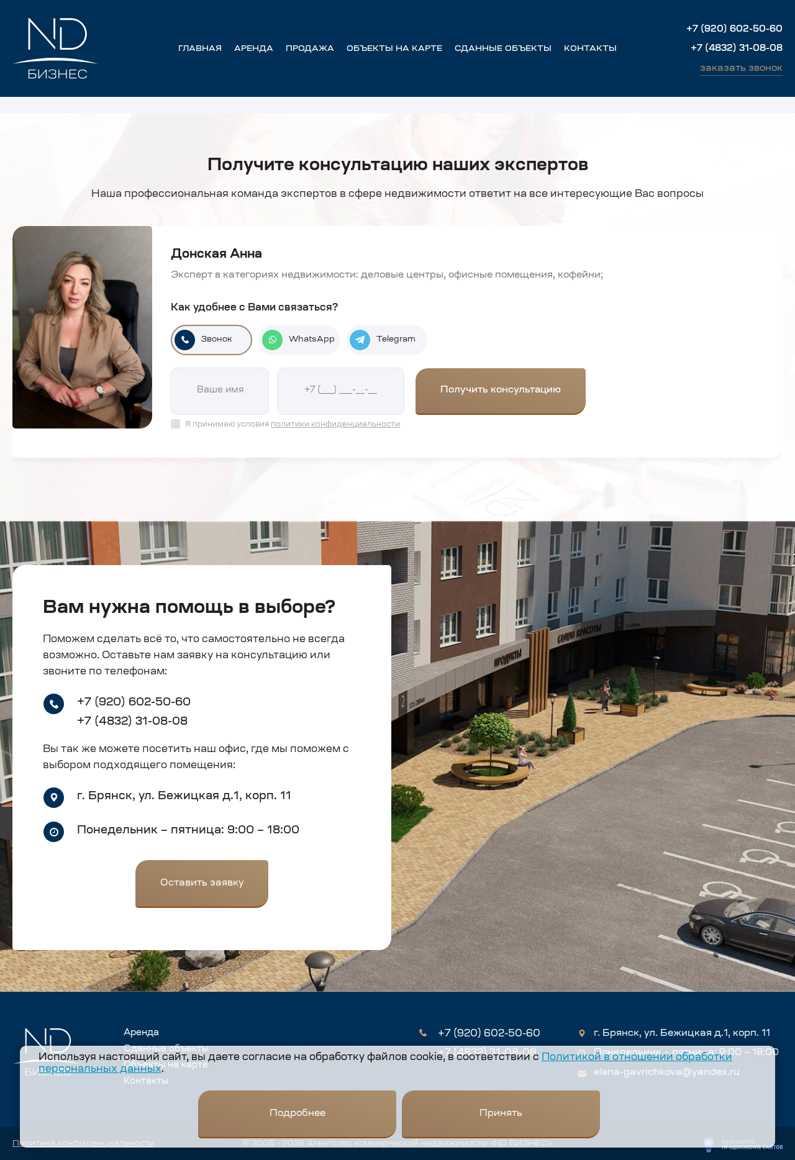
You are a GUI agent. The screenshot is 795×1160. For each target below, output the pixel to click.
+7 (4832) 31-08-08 (737, 48)
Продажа (310, 49)
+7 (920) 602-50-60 (734, 29)
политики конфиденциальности (335, 424)
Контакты (590, 49)
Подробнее (297, 1113)
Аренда (253, 49)
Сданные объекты (503, 49)
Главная (200, 49)
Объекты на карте (394, 49)
